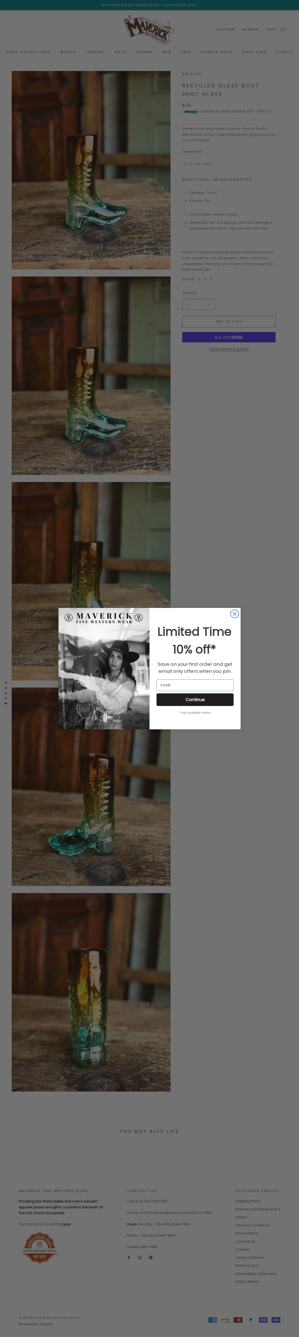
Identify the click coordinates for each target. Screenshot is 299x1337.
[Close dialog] (235, 614)
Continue (195, 699)
